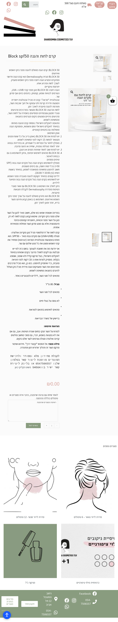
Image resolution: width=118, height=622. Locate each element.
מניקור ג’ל (30, 582)
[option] (107, 237)
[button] (112, 5)
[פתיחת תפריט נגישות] (7, 615)
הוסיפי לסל (33, 425)
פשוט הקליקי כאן (23, 367)
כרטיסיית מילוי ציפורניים (87, 582)
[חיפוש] (25, 4)
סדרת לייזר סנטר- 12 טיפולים (30, 517)
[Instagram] (16, 4)
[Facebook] (9, 4)
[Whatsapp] (9, 10)
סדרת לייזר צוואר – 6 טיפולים (88, 517)
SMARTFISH (5, 611)
